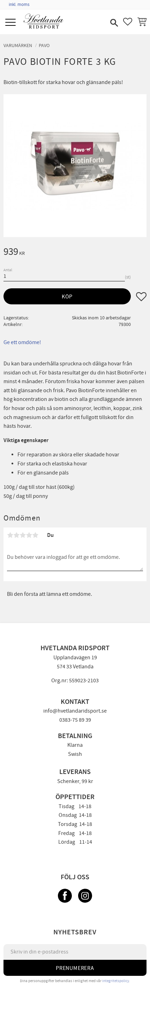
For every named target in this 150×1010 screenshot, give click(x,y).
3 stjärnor (23, 535)
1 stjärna (10, 535)
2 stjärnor (16, 535)
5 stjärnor (35, 535)
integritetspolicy (115, 981)
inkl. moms (19, 4)
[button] (11, 23)
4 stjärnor (29, 535)
